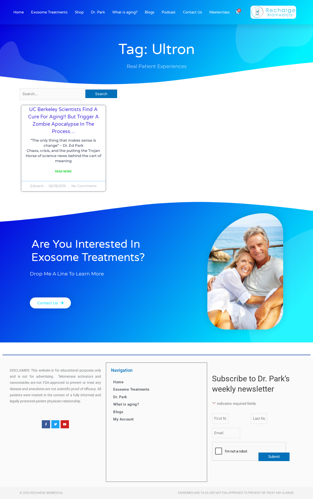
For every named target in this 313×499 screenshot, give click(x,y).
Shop (79, 12)
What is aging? (124, 12)
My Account (123, 419)
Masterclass (219, 12)
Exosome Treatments (49, 12)
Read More (63, 171)
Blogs (149, 12)
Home (18, 12)
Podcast (169, 12)
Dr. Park (98, 12)
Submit (274, 456)
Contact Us (192, 12)
